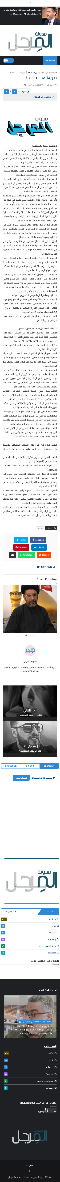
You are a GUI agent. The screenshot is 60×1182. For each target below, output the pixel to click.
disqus (30, 766)
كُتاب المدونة (11, 912)
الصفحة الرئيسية (48, 72)
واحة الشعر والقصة (29, 946)
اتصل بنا (29, 1165)
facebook (39, 540)
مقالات (40, 528)
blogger (49, 766)
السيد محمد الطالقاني (36, 1025)
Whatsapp (27, 555)
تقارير (29, 926)
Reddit (45, 555)
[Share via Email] (12, 555)
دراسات (29, 932)
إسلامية (29, 939)
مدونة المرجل (30, 661)
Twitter (22, 540)
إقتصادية (29, 953)
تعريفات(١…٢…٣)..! (17, 72)
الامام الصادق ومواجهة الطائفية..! (28, 1029)
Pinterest (22, 547)
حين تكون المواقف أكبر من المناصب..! (22, 9)
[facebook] (30, 3)
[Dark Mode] (8, 60)
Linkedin (40, 547)
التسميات (49, 912)
